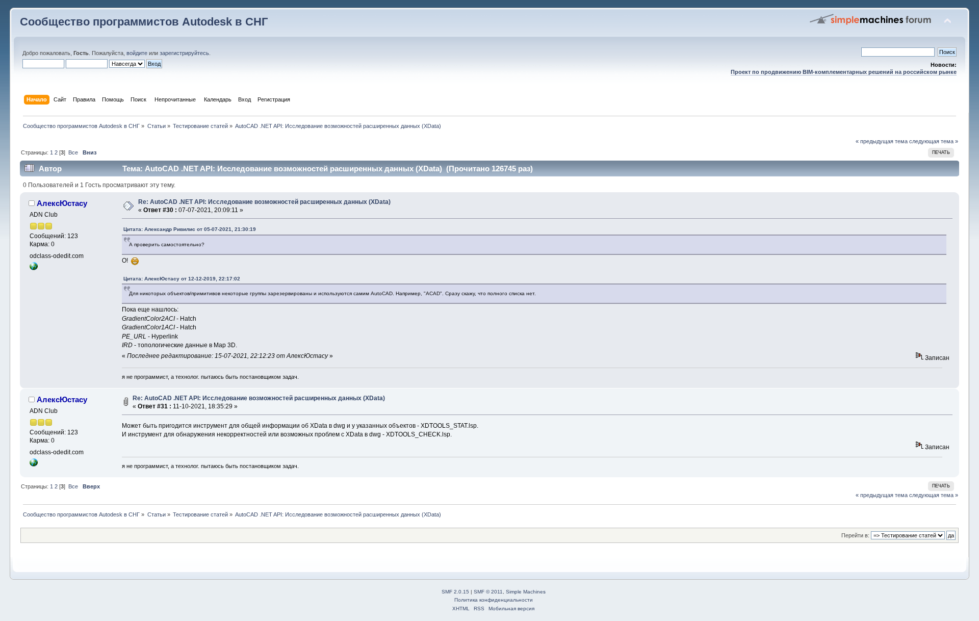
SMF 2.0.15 (455, 591)
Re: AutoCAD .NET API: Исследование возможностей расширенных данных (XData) (264, 201)
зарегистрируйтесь (184, 53)
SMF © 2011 (488, 591)
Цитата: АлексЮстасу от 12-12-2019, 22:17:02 (181, 278)
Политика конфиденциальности (493, 600)
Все (73, 152)
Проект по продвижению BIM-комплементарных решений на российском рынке (844, 72)
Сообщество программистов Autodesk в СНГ (144, 21)
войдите (136, 53)
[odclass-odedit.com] (34, 268)
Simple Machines (526, 591)
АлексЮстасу (62, 203)
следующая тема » (933, 141)
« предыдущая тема (882, 141)
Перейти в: (855, 535)
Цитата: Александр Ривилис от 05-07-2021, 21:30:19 (189, 229)
